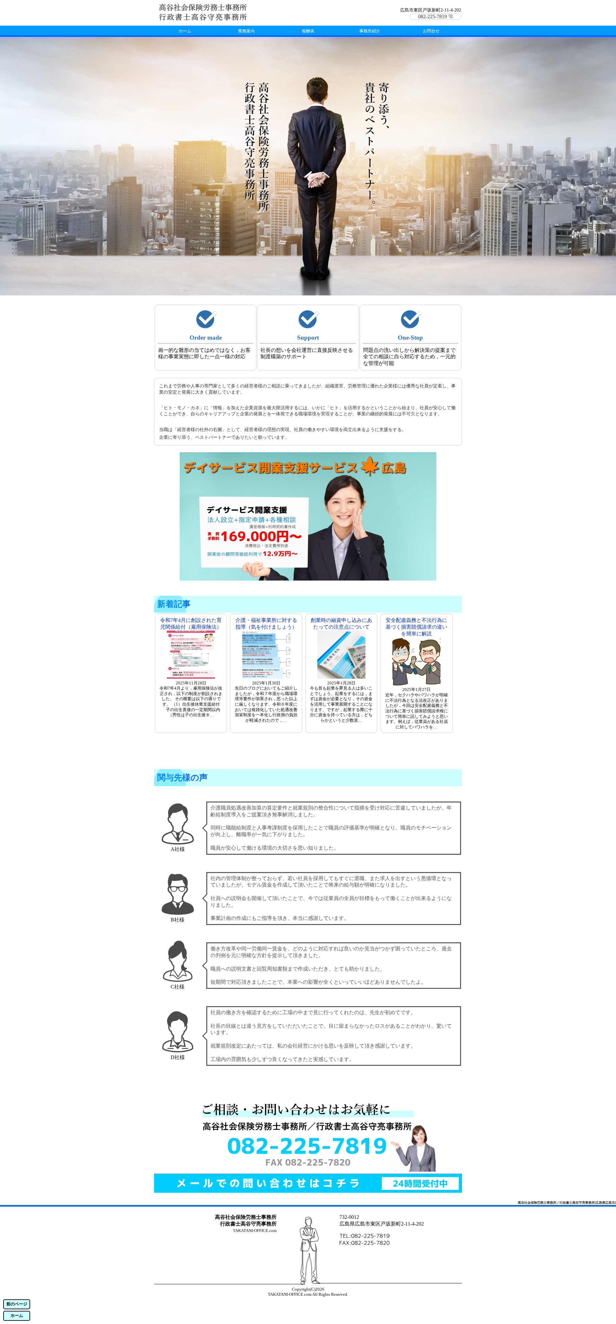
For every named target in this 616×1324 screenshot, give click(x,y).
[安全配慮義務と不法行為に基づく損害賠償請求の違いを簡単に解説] (416, 683)
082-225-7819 (432, 16)
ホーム (17, 1315)
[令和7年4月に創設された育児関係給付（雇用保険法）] (191, 677)
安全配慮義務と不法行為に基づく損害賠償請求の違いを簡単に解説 (416, 626)
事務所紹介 (369, 31)
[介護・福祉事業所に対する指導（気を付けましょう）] (266, 677)
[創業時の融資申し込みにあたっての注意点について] (341, 677)
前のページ (16, 1304)
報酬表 (308, 31)
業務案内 (246, 31)
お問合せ (431, 31)
